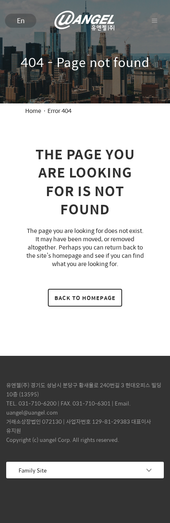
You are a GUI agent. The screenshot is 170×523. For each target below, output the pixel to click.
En (21, 20)
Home (33, 110)
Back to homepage (85, 297)
